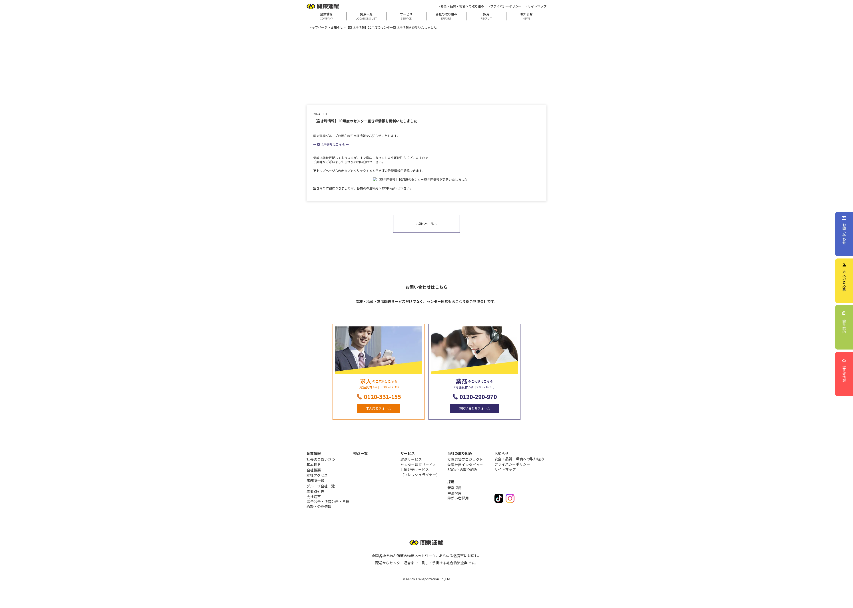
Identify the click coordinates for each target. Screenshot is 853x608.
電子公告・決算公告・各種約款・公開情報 (328, 504)
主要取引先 (315, 491)
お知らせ (526, 16)
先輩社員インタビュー (465, 464)
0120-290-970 (478, 397)
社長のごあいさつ (321, 459)
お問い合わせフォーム (474, 408)
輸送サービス (411, 459)
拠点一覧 (366, 16)
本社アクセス (317, 475)
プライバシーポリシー (505, 6)
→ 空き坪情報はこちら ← (331, 144)
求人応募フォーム (378, 408)
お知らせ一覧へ (426, 223)
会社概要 (314, 469)
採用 (486, 16)
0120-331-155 (382, 397)
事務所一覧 (315, 480)
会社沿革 (314, 496)
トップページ (318, 27)
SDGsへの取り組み (462, 469)
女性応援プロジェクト (465, 459)
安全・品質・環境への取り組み (462, 6)
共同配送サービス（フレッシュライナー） (420, 472)
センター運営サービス (418, 464)
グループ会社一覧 (321, 485)
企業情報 (326, 16)
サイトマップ (537, 6)
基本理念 (314, 464)
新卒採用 (454, 487)
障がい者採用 (458, 497)
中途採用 (454, 493)
